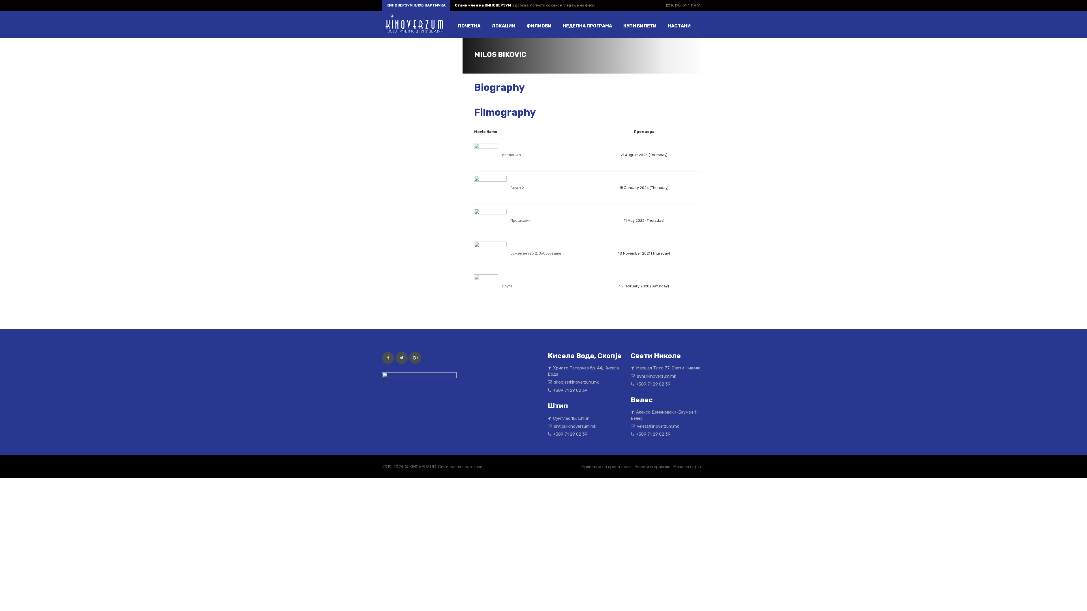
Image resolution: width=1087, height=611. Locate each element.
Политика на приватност (606, 466)
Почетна (469, 26)
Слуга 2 (517, 188)
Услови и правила (652, 466)
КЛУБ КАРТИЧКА (685, 5)
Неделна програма (587, 26)
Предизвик (520, 220)
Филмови (539, 26)
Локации (503, 26)
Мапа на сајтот (688, 466)
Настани (679, 26)
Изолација (511, 155)
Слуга (507, 286)
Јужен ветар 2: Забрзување (535, 253)
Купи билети (639, 26)
